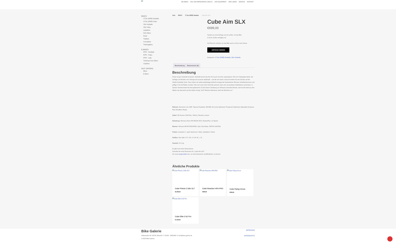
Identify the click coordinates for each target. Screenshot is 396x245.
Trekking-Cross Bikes (150, 61)
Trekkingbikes (148, 44)
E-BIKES (145, 50)
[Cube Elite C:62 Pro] (185, 204)
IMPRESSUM (250, 230)
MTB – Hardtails (148, 52)
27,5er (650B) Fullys (150, 21)
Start (173, 15)
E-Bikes (146, 74)
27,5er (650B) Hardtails (151, 18)
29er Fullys (147, 27)
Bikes (145, 71)
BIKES (144, 16)
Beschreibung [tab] (180, 65)
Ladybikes (146, 30)
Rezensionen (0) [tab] (193, 65)
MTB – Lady (147, 58)
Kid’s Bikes (147, 33)
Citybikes (146, 63)
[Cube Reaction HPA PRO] (213, 176)
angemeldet (183, 154)
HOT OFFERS (147, 69)
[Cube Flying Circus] (240, 177)
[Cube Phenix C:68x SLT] (185, 176)
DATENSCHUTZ (249, 236)
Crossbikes (147, 42)
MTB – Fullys (147, 55)
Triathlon (146, 39)
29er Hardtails (148, 24)
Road (145, 36)
